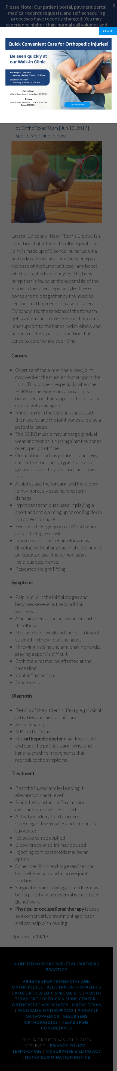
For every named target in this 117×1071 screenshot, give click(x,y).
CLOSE (108, 31)
